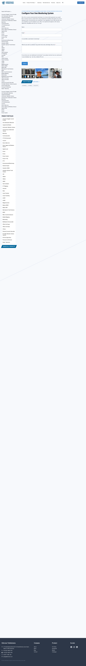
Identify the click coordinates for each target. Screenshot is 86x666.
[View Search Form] (63, 2)
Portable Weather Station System (54, 11)
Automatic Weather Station (28, 11)
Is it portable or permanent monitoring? (30, 38)
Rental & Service (46, 2)
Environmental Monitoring (40, 11)
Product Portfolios (31, 2)
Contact (35, 651)
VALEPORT (36, 85)
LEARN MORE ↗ (36, 81)
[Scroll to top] (83, 661)
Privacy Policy (18, 660)
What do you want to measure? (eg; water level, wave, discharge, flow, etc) (39, 44)
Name (23, 27)
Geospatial (54, 648)
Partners (53, 2)
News (35, 648)
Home (24, 2)
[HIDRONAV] (8, 3)
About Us (58, 2)
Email (23, 33)
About (35, 646)
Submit (25, 63)
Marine (53, 650)
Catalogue (54, 651)
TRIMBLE (30, 85)
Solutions (39, 2)
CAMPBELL (24, 85)
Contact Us (80, 2)
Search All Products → (7, 11)
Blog (35, 650)
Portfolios (54, 646)
